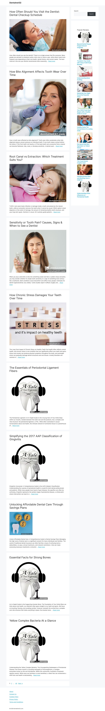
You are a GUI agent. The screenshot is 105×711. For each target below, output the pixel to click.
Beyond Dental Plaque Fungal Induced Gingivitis (84, 45)
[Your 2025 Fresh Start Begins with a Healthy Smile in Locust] (84, 103)
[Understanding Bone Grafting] (84, 71)
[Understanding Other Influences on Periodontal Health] (84, 186)
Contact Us (12, 694)
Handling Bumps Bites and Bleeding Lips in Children (84, 178)
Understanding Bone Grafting (83, 79)
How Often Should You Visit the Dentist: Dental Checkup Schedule (34, 13)
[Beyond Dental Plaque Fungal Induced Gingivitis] (84, 37)
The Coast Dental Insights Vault (82, 162)
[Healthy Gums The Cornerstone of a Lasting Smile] (84, 120)
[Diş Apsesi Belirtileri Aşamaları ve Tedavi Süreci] (84, 137)
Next (20, 683)
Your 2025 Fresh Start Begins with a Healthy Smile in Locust (84, 111)
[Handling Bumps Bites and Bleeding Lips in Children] (84, 170)
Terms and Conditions (16, 702)
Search (76, 11)
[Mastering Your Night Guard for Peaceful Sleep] (84, 86)
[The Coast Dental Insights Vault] (84, 154)
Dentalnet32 (15, 3)
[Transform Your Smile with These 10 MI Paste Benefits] (84, 54)
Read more (51, 61)
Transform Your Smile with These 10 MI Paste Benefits (84, 62)
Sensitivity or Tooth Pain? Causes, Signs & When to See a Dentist (35, 224)
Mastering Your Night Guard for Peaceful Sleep (83, 95)
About (11, 691)
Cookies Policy (13, 697)
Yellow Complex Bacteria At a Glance (32, 620)
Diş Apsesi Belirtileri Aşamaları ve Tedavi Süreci (83, 145)
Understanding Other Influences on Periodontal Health (83, 195)
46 (16, 683)
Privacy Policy (13, 699)
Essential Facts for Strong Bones (30, 557)
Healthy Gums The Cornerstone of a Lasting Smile (84, 129)
